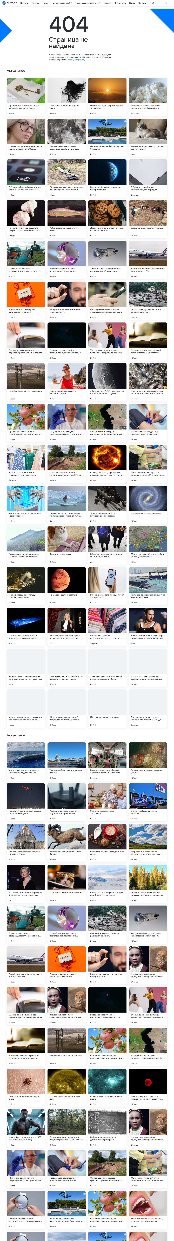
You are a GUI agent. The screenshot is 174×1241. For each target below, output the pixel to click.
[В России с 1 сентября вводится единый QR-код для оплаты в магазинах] (26, 178)
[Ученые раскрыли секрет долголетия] (107, 965)
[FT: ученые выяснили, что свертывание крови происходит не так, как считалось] (67, 423)
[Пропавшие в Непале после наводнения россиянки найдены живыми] (148, 708)
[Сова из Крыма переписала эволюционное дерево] (26, 749)
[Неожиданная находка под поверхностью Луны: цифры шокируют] (67, 138)
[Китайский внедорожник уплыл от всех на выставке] (148, 586)
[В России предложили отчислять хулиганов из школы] (107, 545)
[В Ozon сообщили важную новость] (148, 965)
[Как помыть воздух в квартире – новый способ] (26, 505)
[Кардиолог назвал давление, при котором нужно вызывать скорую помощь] (26, 872)
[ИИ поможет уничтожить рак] (107, 708)
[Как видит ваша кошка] (67, 545)
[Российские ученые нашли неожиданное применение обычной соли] (67, 260)
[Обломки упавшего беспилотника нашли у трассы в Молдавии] (67, 178)
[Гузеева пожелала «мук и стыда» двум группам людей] (148, 790)
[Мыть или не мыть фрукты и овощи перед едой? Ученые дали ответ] (148, 464)
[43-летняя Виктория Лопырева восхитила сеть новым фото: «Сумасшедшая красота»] (67, 627)
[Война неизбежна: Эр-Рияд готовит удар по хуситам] (107, 831)
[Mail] (4, 3)
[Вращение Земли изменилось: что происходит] (107, 178)
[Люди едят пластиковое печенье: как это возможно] (107, 219)
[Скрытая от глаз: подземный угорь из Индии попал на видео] (148, 668)
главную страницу (76, 59)
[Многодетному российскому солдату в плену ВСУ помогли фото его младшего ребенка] (107, 925)
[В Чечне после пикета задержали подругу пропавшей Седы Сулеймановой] (26, 138)
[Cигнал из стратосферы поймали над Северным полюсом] (107, 1047)
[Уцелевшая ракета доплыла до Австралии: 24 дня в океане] (26, 925)
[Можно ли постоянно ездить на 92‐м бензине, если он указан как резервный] (26, 668)
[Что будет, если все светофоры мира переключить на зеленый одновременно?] (107, 790)
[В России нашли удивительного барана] (67, 1006)
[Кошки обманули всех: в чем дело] (67, 1047)
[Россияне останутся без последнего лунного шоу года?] (67, 341)
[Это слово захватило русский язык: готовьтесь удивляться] (148, 341)
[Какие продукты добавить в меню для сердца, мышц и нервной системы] (107, 872)
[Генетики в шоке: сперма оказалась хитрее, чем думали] (148, 831)
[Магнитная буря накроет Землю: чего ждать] (107, 97)
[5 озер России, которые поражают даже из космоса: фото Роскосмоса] (107, 423)
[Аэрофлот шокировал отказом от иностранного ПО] (148, 260)
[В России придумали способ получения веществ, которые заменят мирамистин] (67, 708)
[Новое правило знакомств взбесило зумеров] (67, 382)
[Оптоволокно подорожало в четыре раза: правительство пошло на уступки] (26, 627)
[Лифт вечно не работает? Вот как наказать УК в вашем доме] (67, 668)
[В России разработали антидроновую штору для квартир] (148, 178)
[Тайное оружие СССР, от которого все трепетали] (107, 505)
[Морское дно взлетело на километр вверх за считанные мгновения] (148, 1006)
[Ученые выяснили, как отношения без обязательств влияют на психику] (26, 708)
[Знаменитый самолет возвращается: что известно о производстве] (26, 260)
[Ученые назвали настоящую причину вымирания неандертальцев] (26, 586)
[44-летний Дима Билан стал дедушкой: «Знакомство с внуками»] (26, 831)
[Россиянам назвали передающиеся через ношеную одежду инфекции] (107, 627)
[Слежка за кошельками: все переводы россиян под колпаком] (26, 341)
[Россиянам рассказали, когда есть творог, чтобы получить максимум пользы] (148, 97)
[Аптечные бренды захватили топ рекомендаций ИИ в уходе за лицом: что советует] (148, 872)
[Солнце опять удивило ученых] (148, 505)
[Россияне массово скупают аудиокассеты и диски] (26, 301)
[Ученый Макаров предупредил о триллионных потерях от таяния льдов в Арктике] (67, 505)
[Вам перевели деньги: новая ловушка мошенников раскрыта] (107, 301)
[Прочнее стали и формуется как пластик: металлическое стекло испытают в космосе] (148, 382)
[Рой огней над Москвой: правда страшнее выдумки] (26, 965)
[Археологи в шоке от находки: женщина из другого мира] (26, 97)
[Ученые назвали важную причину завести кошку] (148, 138)
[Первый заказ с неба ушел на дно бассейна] (107, 138)
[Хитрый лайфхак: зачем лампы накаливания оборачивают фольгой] (107, 260)
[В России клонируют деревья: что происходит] (107, 749)
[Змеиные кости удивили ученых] (148, 219)
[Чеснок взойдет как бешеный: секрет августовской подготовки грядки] (26, 219)
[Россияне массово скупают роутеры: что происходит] (67, 965)
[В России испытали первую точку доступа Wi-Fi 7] (107, 586)
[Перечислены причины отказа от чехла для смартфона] (67, 872)
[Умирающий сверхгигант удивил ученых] (67, 925)
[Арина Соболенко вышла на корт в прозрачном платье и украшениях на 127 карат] (148, 627)
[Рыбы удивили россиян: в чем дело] (67, 219)
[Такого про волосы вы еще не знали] (67, 97)
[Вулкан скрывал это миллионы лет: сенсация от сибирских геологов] (26, 545)
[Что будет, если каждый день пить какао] (107, 1006)
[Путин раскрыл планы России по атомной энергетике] (67, 831)
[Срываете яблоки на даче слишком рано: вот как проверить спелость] (26, 423)
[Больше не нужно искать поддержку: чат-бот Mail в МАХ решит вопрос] (26, 790)
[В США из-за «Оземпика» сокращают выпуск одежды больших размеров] (26, 464)
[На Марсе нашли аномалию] (67, 586)
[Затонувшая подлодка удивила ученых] (148, 925)
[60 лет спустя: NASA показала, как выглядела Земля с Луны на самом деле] (107, 382)
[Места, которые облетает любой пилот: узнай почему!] (148, 545)
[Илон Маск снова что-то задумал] (26, 382)
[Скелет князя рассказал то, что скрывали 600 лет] (26, 1006)
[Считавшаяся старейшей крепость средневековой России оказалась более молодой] (67, 464)
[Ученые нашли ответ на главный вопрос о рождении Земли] (107, 668)
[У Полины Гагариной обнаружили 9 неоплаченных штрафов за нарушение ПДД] (26, 1047)
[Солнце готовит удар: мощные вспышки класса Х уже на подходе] (107, 464)
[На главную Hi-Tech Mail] (11, 3)
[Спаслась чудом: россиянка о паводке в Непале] (67, 790)
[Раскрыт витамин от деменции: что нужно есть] (67, 301)
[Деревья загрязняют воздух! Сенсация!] (148, 749)
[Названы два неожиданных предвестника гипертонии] (148, 423)
